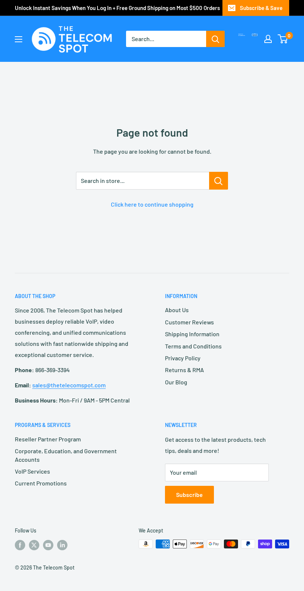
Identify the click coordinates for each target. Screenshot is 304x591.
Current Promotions (41, 483)
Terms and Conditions (193, 346)
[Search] (215, 39)
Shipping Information (192, 333)
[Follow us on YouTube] (48, 545)
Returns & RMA (184, 369)
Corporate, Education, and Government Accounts (66, 455)
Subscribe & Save (261, 7)
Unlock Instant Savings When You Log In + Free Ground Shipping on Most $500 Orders (117, 7)
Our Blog (176, 381)
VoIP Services (32, 471)
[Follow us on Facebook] (20, 545)
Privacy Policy (183, 357)
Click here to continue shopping (152, 204)
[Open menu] (18, 39)
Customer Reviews (189, 321)
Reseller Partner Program (48, 439)
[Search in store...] (218, 181)
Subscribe (189, 494)
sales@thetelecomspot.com (69, 384)
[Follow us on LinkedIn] (62, 545)
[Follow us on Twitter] (34, 545)
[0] (283, 38)
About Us (177, 309)
